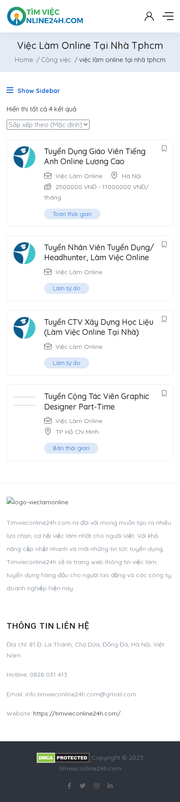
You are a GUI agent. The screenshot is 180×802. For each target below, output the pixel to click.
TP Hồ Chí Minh (77, 432)
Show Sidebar (38, 91)
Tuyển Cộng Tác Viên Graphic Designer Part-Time (96, 401)
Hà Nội (131, 176)
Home (24, 59)
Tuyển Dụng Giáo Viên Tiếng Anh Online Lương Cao (94, 156)
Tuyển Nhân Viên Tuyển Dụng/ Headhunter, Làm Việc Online (99, 252)
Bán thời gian (71, 447)
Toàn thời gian (72, 213)
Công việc (56, 59)
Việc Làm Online (78, 176)
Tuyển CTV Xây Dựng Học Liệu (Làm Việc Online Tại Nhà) (98, 327)
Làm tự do (66, 288)
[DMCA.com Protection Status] (63, 757)
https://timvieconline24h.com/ (77, 713)
